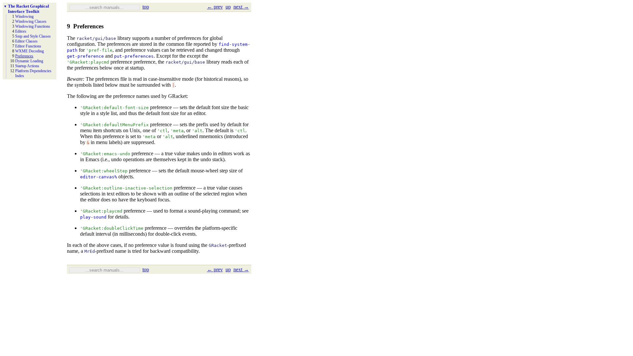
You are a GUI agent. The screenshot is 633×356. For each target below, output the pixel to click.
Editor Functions (28, 46)
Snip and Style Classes (33, 36)
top (145, 7)
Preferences (24, 56)
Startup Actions (27, 66)
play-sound (93, 217)
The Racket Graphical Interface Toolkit (28, 9)
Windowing (24, 16)
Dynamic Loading (29, 61)
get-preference (85, 56)
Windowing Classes (30, 21)
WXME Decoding (29, 51)
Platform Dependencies (33, 71)
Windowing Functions (32, 26)
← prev (215, 7)
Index (19, 76)
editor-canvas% (98, 176)
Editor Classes (26, 41)
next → (241, 7)
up (228, 7)
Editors (20, 31)
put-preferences (134, 56)
